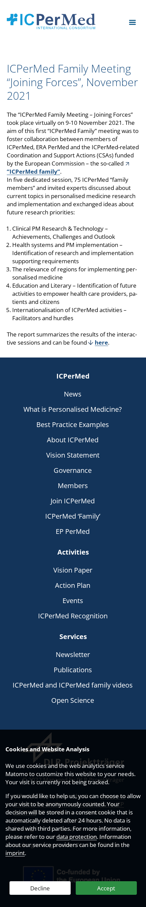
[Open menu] (132, 22)
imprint (15, 853)
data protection (76, 837)
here (101, 342)
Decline (40, 888)
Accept (106, 888)
